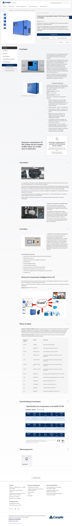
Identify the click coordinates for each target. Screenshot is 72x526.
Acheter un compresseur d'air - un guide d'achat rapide (17, 488)
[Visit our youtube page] (18, 509)
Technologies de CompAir (14, 503)
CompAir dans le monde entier (15, 505)
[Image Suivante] (33, 28)
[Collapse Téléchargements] (68, 449)
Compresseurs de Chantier (33, 487)
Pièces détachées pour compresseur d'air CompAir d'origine (53, 488)
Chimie (29, 493)
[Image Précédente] (10, 28)
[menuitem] (5, 6)
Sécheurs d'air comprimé (14, 496)
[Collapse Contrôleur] (68, 229)
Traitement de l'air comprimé (15, 498)
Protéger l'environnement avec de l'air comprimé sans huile (35, 489)
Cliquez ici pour (24, 287)
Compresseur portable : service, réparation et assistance (52, 491)
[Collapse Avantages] (68, 49)
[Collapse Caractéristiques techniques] (68, 401)
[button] (45, 49)
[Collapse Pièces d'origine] (68, 324)
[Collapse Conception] (68, 162)
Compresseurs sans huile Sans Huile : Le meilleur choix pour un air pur (17, 494)
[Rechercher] (51, 3)
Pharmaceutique (31, 492)
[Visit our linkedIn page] (15, 509)
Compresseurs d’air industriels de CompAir (15, 491)
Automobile (30, 495)
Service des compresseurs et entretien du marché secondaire (54, 494)
